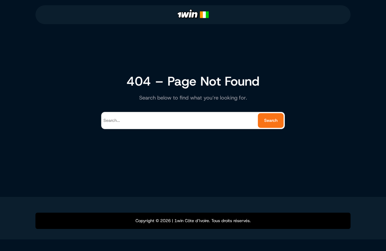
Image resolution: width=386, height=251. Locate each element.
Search (271, 120)
